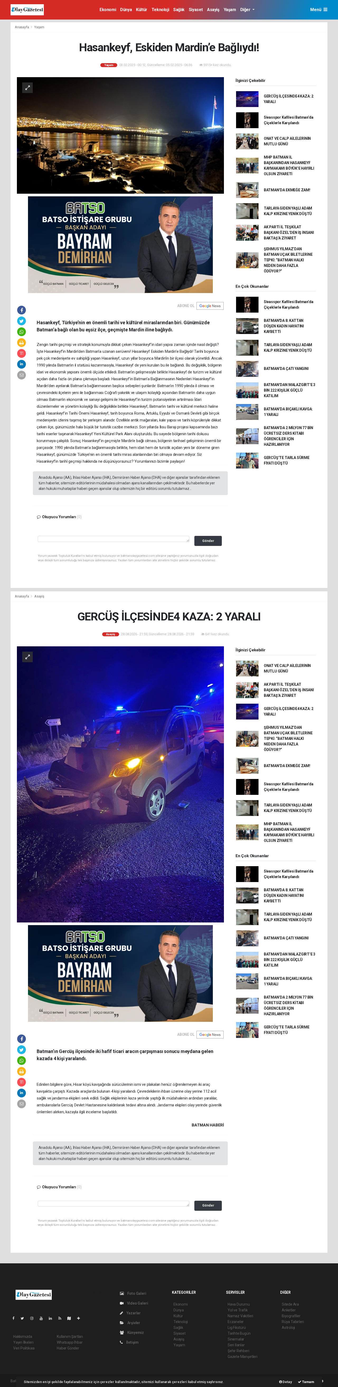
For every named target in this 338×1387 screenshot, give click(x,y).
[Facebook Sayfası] (15, 1318)
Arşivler (133, 1323)
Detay (287, 1382)
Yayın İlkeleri (23, 1342)
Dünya (126, 9)
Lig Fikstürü (237, 1327)
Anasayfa (22, 27)
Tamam (307, 1382)
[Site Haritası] (71, 1318)
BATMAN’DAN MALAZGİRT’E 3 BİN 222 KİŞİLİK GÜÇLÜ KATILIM (289, 390)
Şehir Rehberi (238, 1351)
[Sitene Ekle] (80, 1318)
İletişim (132, 1342)
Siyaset (196, 9)
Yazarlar (133, 1313)
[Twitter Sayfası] (24, 1318)
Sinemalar (236, 1339)
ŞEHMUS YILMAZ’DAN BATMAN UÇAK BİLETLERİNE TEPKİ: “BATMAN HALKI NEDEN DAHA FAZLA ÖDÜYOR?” (288, 260)
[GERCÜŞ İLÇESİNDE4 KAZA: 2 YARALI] (120, 784)
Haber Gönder (68, 1348)
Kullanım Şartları (70, 1336)
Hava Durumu (239, 1304)
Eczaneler (236, 1322)
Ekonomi (108, 9)
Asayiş (213, 9)
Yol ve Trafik (238, 1310)
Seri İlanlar (236, 1345)
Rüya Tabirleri (293, 1322)
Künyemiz (135, 1332)
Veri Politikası (24, 1348)
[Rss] (61, 1318)
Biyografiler (291, 1316)
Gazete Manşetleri (242, 1356)
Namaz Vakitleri (240, 1316)
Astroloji (288, 1327)
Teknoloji (160, 9)
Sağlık (179, 9)
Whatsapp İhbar (69, 1342)
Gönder (208, 541)
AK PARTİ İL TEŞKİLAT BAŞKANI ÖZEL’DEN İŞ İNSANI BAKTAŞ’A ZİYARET (289, 232)
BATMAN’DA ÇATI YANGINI (286, 369)
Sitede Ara (290, 1304)
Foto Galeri (136, 1293)
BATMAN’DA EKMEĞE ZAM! (287, 190)
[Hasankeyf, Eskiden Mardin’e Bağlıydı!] (120, 135)
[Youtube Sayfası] (43, 1318)
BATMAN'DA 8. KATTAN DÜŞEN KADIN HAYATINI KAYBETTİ (284, 326)
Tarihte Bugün (239, 1333)
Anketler (288, 1310)
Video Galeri (137, 1303)
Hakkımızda (22, 1336)
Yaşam (230, 9)
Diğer (246, 9)
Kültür (141, 9)
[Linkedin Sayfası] (52, 1318)
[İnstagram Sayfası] (34, 1318)
